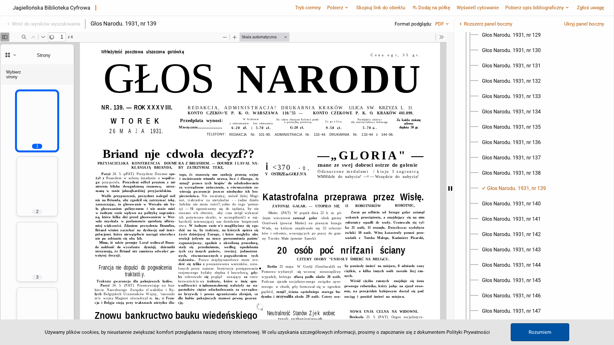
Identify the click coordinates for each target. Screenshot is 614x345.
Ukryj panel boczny (584, 24)
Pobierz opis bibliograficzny (534, 8)
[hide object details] (450, 188)
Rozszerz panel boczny (488, 24)
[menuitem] (511, 35)
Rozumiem (540, 332)
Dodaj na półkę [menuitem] (434, 8)
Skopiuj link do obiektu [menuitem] (380, 8)
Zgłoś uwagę (590, 8)
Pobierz (335, 8)
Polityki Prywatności (468, 332)
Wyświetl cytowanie (478, 8)
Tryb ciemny (308, 8)
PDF (439, 24)
